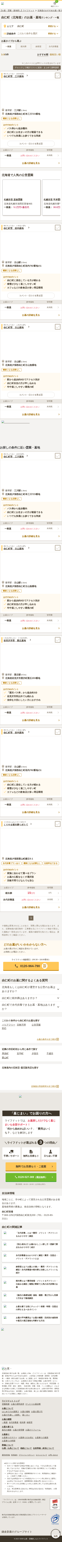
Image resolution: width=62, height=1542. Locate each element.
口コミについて (41, 1455)
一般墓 (8, 46)
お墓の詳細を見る (31, 163)
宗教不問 (21, 1024)
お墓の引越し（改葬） (11, 1415)
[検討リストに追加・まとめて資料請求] (58, 75)
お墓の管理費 (18, 1430)
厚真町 (5, 1053)
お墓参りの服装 (41, 1437)
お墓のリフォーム (33, 1430)
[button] (31, 144)
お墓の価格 (25, 1411)
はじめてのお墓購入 (10, 1411)
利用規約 (14, 1455)
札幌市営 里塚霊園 (13, 199)
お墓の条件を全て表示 (46, 1039)
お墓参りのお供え (26, 1437)
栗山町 (5, 1057)
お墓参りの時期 (8, 1441)
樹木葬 (22, 1422)
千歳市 (50, 1053)
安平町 (20, 1053)
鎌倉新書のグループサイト (17, 1531)
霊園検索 (6, 1404)
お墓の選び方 (37, 1411)
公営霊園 (36, 1024)
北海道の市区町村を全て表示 (43, 1086)
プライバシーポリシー (27, 1455)
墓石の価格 (6, 1430)
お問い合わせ (53, 1455)
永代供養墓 (13, 1422)
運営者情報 (6, 1455)
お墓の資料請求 (17, 1404)
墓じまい (26, 1415)
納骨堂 (29, 1422)
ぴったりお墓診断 (33, 1404)
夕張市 (35, 1053)
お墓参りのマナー (9, 1437)
